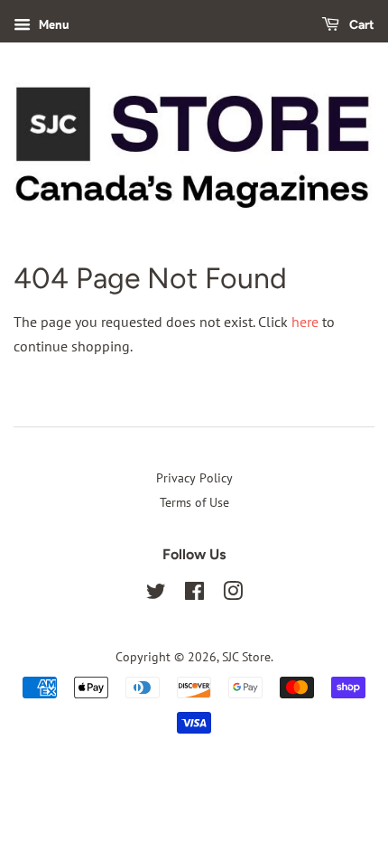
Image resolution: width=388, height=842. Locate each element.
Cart (360, 25)
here (305, 322)
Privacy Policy (194, 478)
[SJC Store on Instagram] (233, 594)
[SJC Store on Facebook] (194, 594)
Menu (52, 24)
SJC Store (246, 657)
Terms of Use (194, 502)
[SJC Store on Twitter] (156, 594)
